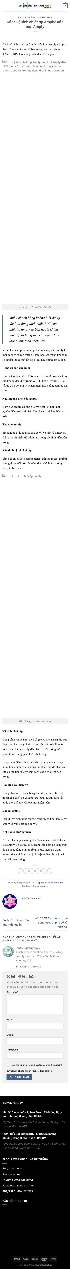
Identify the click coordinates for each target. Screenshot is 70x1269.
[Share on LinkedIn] (49, 871)
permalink (42, 885)
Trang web (12, 1049)
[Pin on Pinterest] (44, 871)
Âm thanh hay (11, 1174)
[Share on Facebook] (26, 871)
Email (10, 1034)
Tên (9, 1020)
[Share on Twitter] (32, 871)
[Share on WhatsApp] (20, 871)
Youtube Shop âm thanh (17, 1179)
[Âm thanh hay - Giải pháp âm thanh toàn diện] (35, 5)
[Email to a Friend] (38, 871)
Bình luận (12, 992)
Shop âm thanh (12, 1168)
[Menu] (4, 6)
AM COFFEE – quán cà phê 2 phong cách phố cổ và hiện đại (51, 922)
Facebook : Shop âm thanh (19, 1185)
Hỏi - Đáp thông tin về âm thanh (35, 17)
